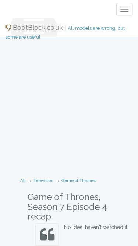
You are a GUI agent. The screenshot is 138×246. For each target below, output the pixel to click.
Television (43, 180)
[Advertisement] (69, 104)
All (22, 180)
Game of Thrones (78, 180)
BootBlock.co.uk (65, 30)
